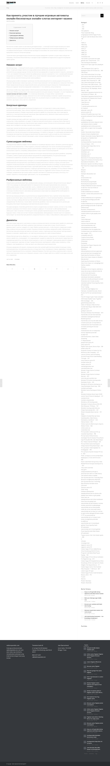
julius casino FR (85, 344)
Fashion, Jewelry (85, 265)
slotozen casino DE (86, 487)
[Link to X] (102, 3)
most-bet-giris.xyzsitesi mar (89, 378)
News (82, 414)
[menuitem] (71, 3)
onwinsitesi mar (85, 430)
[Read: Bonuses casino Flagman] (85, 667)
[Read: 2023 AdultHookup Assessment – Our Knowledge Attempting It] (82, 617)
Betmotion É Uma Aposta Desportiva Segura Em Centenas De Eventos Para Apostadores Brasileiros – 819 (91, 160)
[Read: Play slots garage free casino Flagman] (85, 671)
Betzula (83, 172)
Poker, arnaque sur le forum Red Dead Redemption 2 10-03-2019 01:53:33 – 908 (92, 457)
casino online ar (85, 221)
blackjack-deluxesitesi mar (88, 174)
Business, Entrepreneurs (88, 209)
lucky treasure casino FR (88, 360)
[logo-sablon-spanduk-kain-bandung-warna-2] (12, 3)
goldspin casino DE (86, 311)
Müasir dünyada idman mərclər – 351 (91, 412)
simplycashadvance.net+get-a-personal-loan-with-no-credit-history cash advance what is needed (91, 473)
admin (17, 259)
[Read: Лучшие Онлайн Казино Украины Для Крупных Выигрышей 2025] (85, 648)
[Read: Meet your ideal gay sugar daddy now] (82, 598)
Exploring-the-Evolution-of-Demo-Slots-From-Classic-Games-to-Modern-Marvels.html (92, 257)
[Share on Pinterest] (56, 269)
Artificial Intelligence (86, 120)
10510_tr (83, 48)
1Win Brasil (84, 72)
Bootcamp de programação (88, 181)
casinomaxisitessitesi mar (88, 225)
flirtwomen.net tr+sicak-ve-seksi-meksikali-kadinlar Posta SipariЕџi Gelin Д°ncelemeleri (92, 283)
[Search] (92, 3)
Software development (87, 491)
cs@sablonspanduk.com (39, 657)
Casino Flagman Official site (94, 662)
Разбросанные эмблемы (17, 38)
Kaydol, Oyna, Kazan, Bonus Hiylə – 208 (92, 346)
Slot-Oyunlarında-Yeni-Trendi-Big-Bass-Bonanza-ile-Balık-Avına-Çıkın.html (90, 483)
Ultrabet (83, 541)
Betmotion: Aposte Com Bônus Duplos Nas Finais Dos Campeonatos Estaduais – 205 (92, 166)
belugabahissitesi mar (87, 150)
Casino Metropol (86, 219)
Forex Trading (85, 287)
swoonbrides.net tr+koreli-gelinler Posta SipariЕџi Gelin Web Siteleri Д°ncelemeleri (90, 531)
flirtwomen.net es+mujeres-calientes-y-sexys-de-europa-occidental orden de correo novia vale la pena (92, 271)
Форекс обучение (86, 583)
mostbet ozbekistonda (87, 400)
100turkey (84, 44)
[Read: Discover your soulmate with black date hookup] (82, 604)
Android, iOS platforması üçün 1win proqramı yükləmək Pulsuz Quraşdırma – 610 (92, 116)
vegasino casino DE (86, 545)
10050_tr (83, 43)
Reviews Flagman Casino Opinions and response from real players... (94, 684)
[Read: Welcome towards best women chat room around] (82, 611)
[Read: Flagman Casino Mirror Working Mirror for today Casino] (85, 717)
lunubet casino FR (86, 362)
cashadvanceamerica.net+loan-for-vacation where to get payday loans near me (91, 213)
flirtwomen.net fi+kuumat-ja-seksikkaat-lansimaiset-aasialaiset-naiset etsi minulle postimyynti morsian (92, 277)
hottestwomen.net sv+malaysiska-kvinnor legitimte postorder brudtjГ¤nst (90, 332)
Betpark (83, 170)
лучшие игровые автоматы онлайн (17, 94)
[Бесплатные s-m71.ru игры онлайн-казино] (1, 383)
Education (84, 249)
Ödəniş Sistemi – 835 (87, 422)
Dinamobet (84, 241)
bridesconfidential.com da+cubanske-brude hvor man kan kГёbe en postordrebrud (91, 187)
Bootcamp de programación (89, 184)
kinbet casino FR (85, 348)
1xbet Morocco (85, 102)
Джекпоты (13, 40)
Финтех (83, 579)
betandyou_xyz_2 (86, 154)
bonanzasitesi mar (86, 178)
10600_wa (84, 50)
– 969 (82, 29)
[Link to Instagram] (98, 3)
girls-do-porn (85, 309)
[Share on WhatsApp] (45, 269)
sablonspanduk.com (12, 650)
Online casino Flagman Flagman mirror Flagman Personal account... (95, 655)
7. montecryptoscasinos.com (89, 106)
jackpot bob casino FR (87, 342)
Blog (8, 7)
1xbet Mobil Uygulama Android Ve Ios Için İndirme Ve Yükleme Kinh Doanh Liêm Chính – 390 (91, 98)
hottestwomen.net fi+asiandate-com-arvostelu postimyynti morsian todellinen (91, 326)
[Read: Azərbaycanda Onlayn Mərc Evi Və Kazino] (85, 742)
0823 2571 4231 (36, 655)
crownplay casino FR (86, 235)
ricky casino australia (87, 467)
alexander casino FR (86, 110)
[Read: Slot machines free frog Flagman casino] (85, 697)
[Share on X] (23, 269)
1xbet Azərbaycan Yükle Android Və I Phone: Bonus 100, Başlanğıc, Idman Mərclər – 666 (91, 88)
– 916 (82, 27)
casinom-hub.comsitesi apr (88, 223)
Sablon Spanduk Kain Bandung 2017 (19, 763)
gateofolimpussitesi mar (88, 303)
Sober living (84, 489)
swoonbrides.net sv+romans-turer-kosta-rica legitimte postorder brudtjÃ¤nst (91, 519)
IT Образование (86, 340)
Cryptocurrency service (87, 239)
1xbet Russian (85, 104)
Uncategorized (11, 21)
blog (82, 176)
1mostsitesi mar (85, 56)
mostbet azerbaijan (86, 388)
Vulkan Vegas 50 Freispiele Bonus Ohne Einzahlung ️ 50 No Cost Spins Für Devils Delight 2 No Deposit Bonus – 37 (92, 563)
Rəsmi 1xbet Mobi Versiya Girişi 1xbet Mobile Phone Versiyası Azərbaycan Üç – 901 (92, 464)
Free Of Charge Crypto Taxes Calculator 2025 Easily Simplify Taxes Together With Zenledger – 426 (92, 299)
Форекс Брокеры (86, 581)
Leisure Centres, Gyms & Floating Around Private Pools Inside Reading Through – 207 (91, 356)
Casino (83, 217)
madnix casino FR (86, 364)
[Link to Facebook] (100, 3)
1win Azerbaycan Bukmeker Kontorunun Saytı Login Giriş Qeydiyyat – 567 (92, 64)
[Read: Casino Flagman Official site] (85, 662)
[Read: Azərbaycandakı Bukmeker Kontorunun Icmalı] (85, 736)
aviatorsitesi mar (86, 140)
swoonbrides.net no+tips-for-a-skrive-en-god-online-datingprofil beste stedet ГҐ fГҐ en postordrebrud (92, 513)
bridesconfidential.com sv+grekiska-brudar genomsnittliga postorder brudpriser (91, 199)
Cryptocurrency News (87, 237)
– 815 (82, 25)
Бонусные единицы (15, 33)
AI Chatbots (84, 108)
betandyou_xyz (85, 152)
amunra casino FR (86, 112)
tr (81, 539)
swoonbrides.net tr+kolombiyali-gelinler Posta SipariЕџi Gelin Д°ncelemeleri (90, 525)
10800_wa (84, 52)
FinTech (83, 267)
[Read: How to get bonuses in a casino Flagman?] (85, 677)
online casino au (85, 428)
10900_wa (84, 54)
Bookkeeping (85, 180)
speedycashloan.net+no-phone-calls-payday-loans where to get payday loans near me (91, 495)
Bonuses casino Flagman (93, 666)
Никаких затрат (14, 30)
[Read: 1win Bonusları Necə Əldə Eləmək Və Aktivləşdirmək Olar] (85, 748)
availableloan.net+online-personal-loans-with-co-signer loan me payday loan (91, 128)
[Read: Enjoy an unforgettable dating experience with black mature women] (82, 592)
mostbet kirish (85, 398)
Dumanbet (84, 243)
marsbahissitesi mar (86, 368)
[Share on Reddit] (67, 269)
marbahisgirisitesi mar (87, 366)
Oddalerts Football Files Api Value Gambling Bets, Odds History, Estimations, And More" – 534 (90, 418)
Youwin (83, 577)
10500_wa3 (84, 47)
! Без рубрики (85, 31)
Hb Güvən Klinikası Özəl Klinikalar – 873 (92, 313)
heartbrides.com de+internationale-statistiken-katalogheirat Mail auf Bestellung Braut (91, 316)
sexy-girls (84, 469)
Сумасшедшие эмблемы (16, 35)
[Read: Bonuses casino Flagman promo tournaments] (85, 703)
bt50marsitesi (85, 207)
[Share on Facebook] (12, 269)
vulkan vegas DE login (87, 571)
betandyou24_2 (85, 156)
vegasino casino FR (86, 547)
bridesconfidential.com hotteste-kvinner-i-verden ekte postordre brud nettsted (91, 193)
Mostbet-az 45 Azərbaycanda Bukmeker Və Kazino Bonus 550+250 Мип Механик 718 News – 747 (91, 404)
